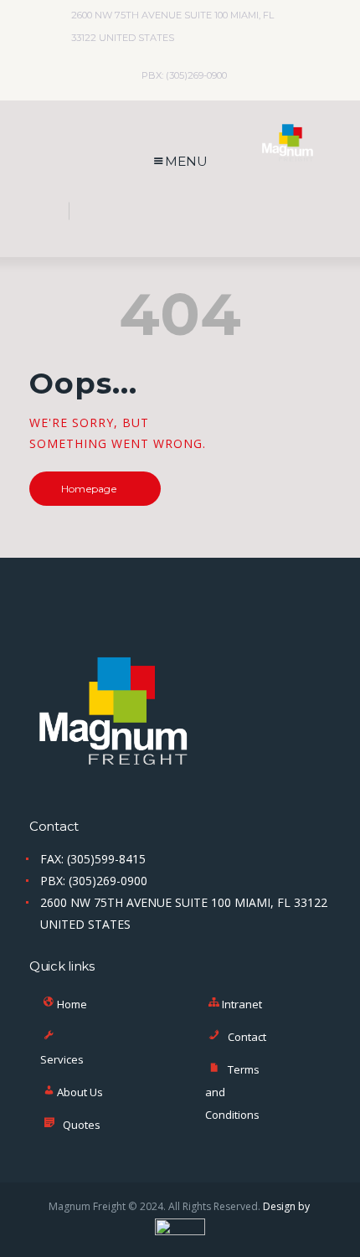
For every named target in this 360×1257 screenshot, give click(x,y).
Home (72, 1004)
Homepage (88, 488)
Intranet (242, 1004)
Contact (247, 1036)
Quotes (81, 1124)
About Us (80, 1092)
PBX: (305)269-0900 (93, 881)
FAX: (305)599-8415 (93, 859)
